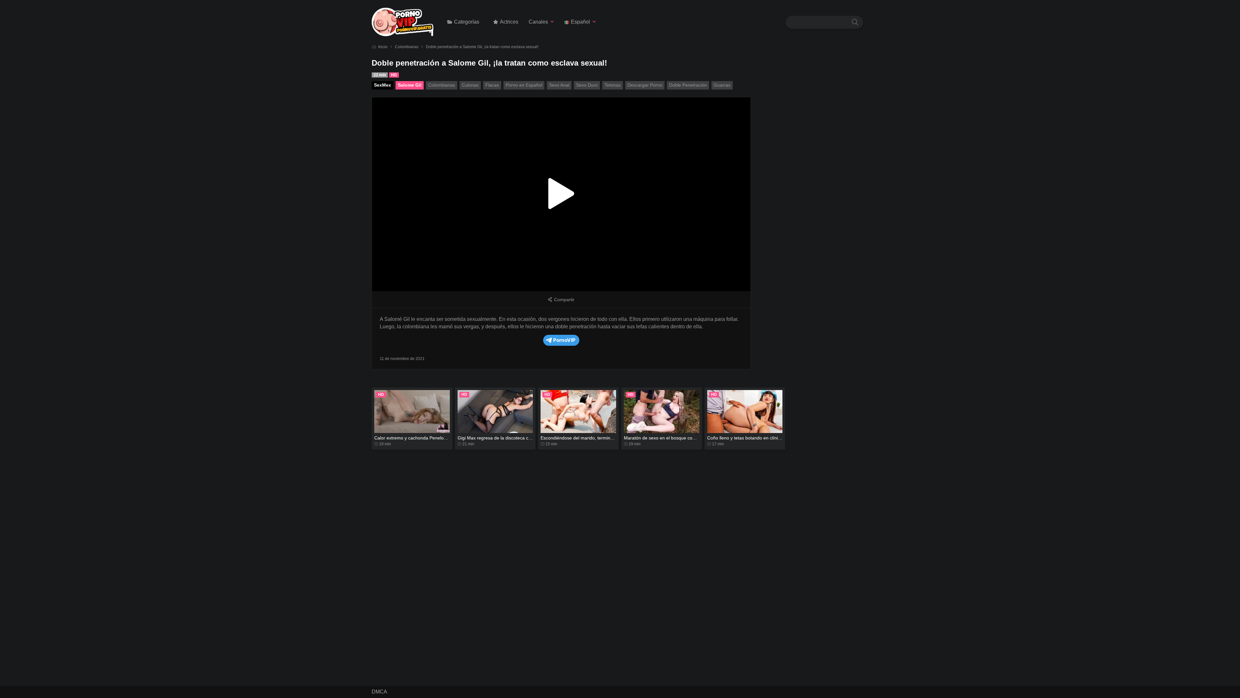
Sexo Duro (587, 85)
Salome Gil (409, 85)
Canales (538, 22)
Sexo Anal (559, 85)
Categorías (466, 22)
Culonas (470, 85)
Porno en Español (524, 85)
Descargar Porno (644, 85)
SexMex (382, 85)
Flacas (492, 85)
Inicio (383, 47)
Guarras (722, 85)
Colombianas (406, 47)
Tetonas (612, 85)
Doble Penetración (688, 85)
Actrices (509, 22)
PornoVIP (564, 340)
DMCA (379, 691)
